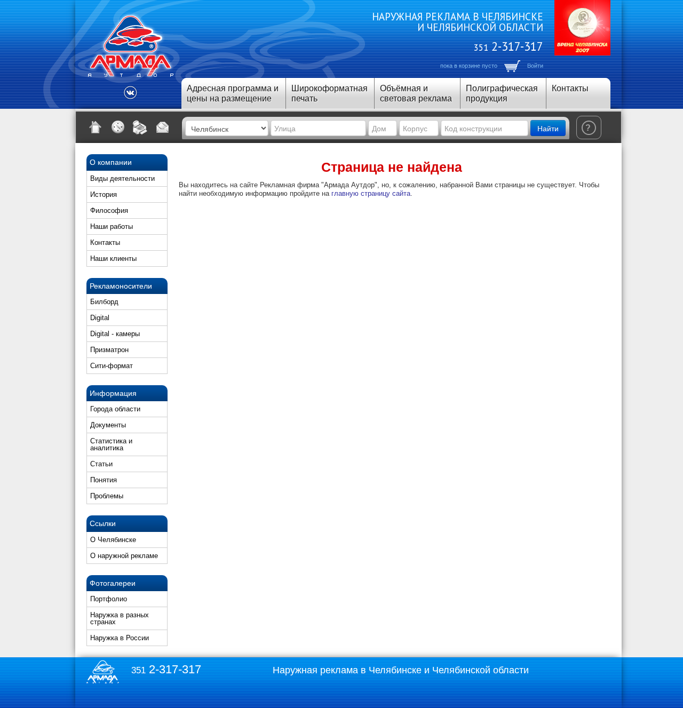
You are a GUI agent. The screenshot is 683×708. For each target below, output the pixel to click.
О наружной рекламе (124, 556)
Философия (109, 210)
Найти (548, 128)
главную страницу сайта (370, 193)
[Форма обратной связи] (163, 127)
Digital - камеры (115, 334)
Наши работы (111, 226)
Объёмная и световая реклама (416, 93)
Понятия (103, 480)
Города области (115, 409)
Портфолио (108, 599)
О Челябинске (113, 540)
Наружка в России (119, 638)
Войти (535, 65)
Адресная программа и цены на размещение (233, 93)
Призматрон (109, 350)
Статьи (101, 464)
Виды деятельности (122, 178)
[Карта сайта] (118, 127)
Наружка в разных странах (119, 618)
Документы (108, 425)
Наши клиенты (113, 258)
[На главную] (95, 127)
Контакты (570, 88)
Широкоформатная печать (329, 93)
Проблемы (106, 496)
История (103, 194)
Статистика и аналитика (111, 444)
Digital (99, 318)
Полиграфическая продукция (502, 93)
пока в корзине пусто (468, 65)
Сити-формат (111, 366)
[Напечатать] (140, 127)
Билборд (104, 302)
